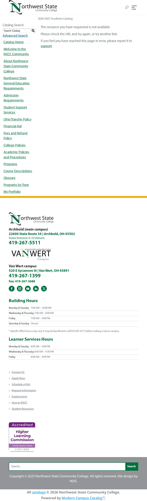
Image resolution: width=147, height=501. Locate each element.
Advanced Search (15, 36)
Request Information (24, 390)
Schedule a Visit (21, 384)
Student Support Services (15, 110)
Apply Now (18, 378)
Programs (10, 164)
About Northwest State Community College (16, 66)
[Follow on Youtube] (28, 288)
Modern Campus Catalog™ (83, 497)
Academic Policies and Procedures (16, 155)
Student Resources (23, 409)
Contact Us (18, 372)
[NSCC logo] (33, 7)
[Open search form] (126, 7)
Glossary (9, 178)
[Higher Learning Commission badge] (22, 450)
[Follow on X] (44, 288)
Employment (19, 396)
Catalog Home (14, 42)
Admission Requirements (14, 98)
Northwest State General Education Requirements (17, 83)
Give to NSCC (19, 402)
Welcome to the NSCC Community (16, 52)
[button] (134, 7)
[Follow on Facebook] (12, 288)
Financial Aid (13, 126)
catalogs (39, 492)
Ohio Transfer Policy (17, 119)
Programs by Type (16, 185)
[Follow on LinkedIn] (36, 288)
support (46, 46)
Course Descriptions (18, 171)
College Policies (15, 145)
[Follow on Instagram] (20, 288)
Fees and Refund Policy (15, 136)
